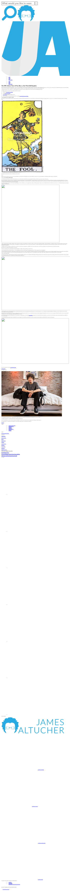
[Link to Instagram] (27, 714)
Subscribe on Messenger (41, 769)
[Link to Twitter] (27, 604)
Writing (10, 429)
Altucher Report (10, 79)
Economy (10, 428)
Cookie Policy (10, 883)
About (9, 81)
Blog (9, 77)
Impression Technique (12, 425)
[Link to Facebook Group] (27, 531)
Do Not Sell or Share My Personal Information (14, 884)
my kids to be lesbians (7, 93)
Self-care (10, 427)
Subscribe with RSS (40, 879)
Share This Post (3, 368)
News (9, 83)
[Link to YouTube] (27, 641)
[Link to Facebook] (27, 494)
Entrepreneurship (11, 426)
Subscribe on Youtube (35, 806)
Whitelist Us (10, 882)
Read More (2, 422)
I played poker (5, 94)
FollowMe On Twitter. (13, 367)
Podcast (9, 78)
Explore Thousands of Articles (5, 433)
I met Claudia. (30, 315)
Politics (10, 430)
